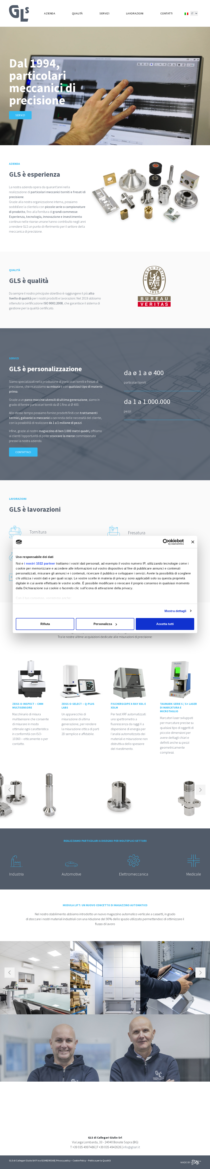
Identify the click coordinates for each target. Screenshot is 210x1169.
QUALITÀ (77, 13)
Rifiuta (45, 624)
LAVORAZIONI (135, 13)
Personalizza (103, 624)
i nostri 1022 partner (39, 563)
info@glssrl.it (131, 1147)
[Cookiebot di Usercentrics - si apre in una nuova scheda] (166, 542)
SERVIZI (104, 13)
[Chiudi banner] (192, 541)
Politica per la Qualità (99, 1160)
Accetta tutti (165, 624)
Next (200, 790)
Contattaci (23, 452)
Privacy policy (63, 1160)
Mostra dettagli (175, 611)
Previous (10, 790)
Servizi (20, 115)
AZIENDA (49, 13)
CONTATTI (166, 13)
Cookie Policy (79, 1160)
